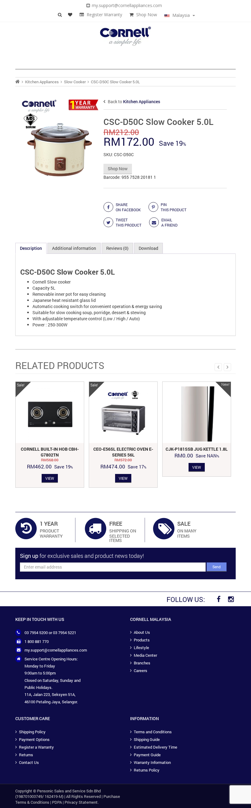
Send (216, 566)
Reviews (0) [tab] (117, 248)
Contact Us (29, 762)
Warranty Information (152, 762)
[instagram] (231, 599)
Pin (173, 207)
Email (169, 222)
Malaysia (181, 15)
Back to (133, 101)
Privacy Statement (81, 802)
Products (142, 640)
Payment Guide (147, 754)
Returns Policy (146, 770)
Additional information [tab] (74, 248)
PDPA (57, 802)
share (128, 207)
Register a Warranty (36, 747)
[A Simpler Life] (125, 36)
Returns (26, 754)
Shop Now (146, 14)
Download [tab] (148, 248)
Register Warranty (104, 14)
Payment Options (34, 739)
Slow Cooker (75, 81)
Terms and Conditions (153, 732)
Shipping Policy (32, 732)
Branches (142, 663)
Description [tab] (31, 248)
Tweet (128, 222)
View (49, 478)
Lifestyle (141, 647)
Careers (140, 670)
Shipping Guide (147, 739)
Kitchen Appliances (42, 81)
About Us (142, 632)
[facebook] (218, 599)
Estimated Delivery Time (155, 747)
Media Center (145, 655)
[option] (49, 434)
